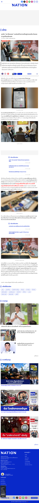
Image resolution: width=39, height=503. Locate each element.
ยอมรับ (3, 494)
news (26, 456)
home (26, 454)
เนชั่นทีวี (16, 294)
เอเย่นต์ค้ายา (8, 289)
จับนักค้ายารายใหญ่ (15, 289)
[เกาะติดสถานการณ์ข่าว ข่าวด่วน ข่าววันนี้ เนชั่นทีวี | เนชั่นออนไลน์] (19, 5)
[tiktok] (17, 498)
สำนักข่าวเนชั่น (4, 294)
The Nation (3, 479)
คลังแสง (22, 289)
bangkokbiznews (4, 484)
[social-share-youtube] (27, 2)
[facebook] (14, 498)
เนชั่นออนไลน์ (11, 294)
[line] (23, 498)
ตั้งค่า (3, 496)
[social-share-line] (29, 2)
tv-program (27, 461)
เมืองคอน (33, 289)
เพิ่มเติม (3, 492)
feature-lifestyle (28, 464)
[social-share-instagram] (32, 2)
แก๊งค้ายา (24, 292)
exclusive (27, 458)
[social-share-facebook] (22, 2)
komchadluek (3, 483)
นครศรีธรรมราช (12, 292)
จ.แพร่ (29, 292)
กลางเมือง (28, 289)
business (26, 459)
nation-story (27, 463)
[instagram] (26, 498)
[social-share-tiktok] (24, 2)
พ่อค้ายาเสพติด (4, 292)
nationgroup (3, 481)
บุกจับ (3, 289)
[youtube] (20, 498)
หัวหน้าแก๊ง (19, 292)
